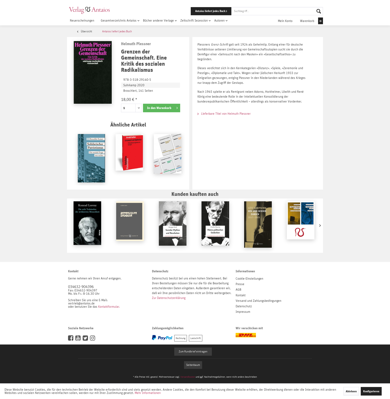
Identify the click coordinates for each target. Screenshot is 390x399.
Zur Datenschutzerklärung (168, 298)
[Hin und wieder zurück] (258, 225)
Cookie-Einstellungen (249, 278)
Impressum (243, 311)
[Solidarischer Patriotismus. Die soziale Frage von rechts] (91, 158)
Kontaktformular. (109, 306)
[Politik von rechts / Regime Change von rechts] (300, 225)
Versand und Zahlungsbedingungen (258, 300)
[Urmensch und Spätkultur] (129, 158)
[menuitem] (251, 11)
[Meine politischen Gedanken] (215, 225)
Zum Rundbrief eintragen (193, 351)
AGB (238, 289)
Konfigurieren (371, 391)
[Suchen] (318, 11)
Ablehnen (351, 391)
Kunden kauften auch (195, 194)
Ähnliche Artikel (128, 124)
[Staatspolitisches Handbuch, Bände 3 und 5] (167, 158)
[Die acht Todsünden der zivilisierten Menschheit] (87, 225)
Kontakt (241, 295)
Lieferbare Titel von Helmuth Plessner (225, 113)
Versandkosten (187, 377)
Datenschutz (244, 306)
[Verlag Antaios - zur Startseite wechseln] (89, 10)
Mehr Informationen (148, 393)
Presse (240, 284)
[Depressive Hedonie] (130, 225)
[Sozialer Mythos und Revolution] (172, 225)
